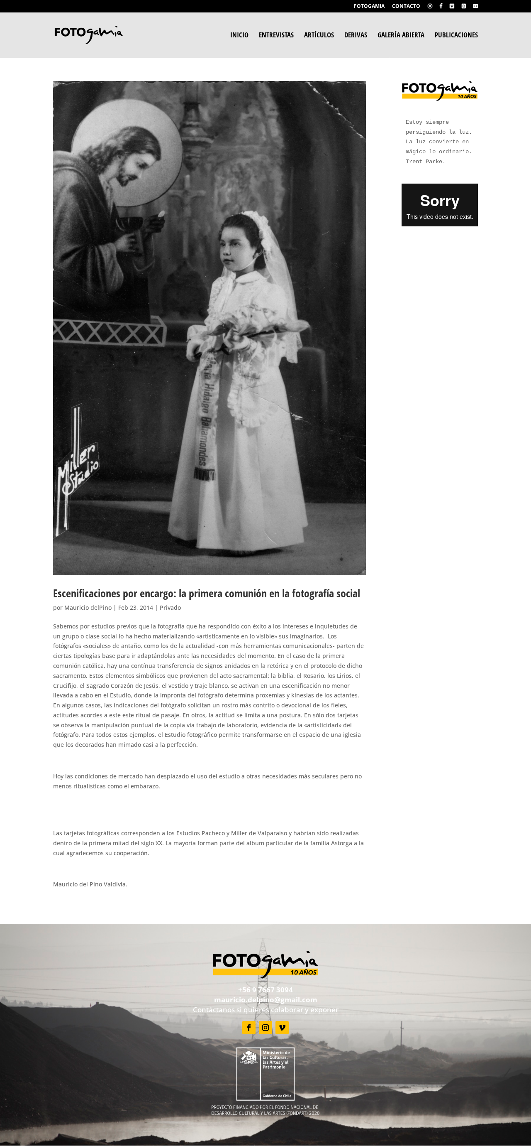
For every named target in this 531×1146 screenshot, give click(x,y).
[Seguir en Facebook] (249, 1027)
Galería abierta (401, 35)
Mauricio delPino (88, 607)
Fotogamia (369, 7)
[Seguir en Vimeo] (282, 1027)
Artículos (319, 35)
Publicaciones (456, 35)
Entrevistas (276, 35)
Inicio (239, 35)
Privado (170, 607)
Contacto (406, 7)
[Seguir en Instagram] (265, 1027)
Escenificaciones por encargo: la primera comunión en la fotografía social (206, 593)
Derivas (355, 35)
